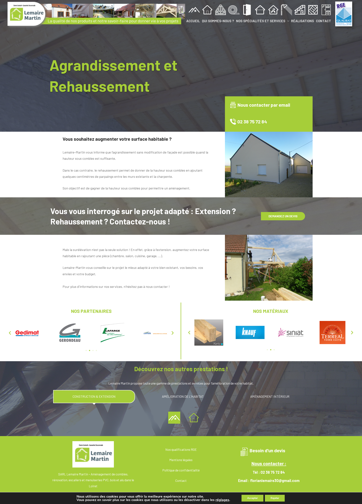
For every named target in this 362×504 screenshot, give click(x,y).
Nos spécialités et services (260, 21)
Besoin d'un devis (267, 450)
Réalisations (302, 21)
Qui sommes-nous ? (218, 21)
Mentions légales (181, 460)
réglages (222, 500)
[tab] (94, 396)
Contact (323, 21)
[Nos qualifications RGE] (343, 13)
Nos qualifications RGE (181, 449)
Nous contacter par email (263, 105)
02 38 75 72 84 (252, 121)
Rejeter (275, 498)
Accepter (252, 498)
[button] (10, 332)
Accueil (193, 21)
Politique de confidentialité (181, 470)
